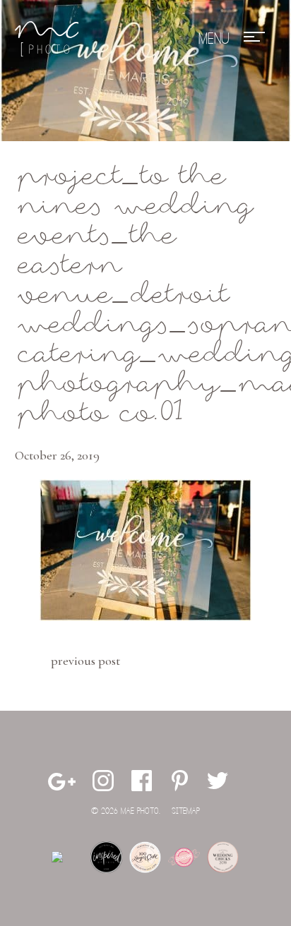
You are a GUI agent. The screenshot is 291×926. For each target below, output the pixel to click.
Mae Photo (46, 38)
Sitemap (186, 811)
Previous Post (85, 660)
